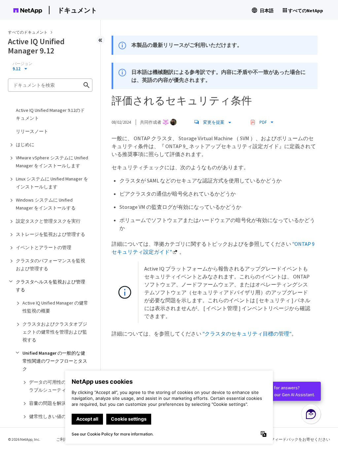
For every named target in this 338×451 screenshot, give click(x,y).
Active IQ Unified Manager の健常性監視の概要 (55, 307)
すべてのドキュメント (28, 32)
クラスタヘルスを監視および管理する (50, 286)
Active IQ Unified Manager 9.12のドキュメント (50, 114)
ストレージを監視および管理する (50, 234)
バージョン (22, 64)
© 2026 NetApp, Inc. (24, 439)
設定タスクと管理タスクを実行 (48, 221)
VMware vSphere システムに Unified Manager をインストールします (52, 162)
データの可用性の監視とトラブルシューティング (56, 386)
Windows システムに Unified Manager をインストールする (46, 204)
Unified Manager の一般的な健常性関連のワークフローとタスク (54, 361)
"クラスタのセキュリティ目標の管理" (246, 333)
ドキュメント (77, 10)
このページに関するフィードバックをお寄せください (282, 439)
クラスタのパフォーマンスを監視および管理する (50, 265)
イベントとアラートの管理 (43, 247)
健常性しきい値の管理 (52, 416)
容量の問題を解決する (52, 403)
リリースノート (32, 131)
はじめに (25, 144)
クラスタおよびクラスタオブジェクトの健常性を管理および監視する (54, 332)
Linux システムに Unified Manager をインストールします (52, 183)
